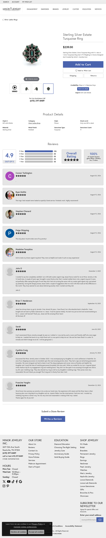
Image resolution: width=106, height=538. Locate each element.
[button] (6, 2)
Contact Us (33, 450)
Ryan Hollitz (21, 192)
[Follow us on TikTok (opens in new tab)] (13, 481)
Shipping (73, 76)
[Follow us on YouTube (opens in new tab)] (8, 481)
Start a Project (34, 467)
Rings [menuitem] (82, 457)
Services (98, 9)
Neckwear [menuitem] (84, 463)
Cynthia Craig (22, 350)
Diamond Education (62, 444)
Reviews (31, 447)
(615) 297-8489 (37, 100)
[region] (31, 53)
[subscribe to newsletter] (99, 519)
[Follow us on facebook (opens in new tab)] (17, 481)
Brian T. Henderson (24, 300)
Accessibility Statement (73, 526)
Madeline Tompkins (24, 249)
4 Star (21, 154)
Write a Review (53, 418)
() (55, 151)
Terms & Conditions (56, 526)
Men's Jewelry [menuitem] (86, 473)
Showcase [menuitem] (84, 496)
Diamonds (45, 9)
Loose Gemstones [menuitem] (87, 486)
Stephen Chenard (23, 211)
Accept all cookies (36, 532)
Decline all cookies (18, 532)
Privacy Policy (33, 454)
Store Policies (33, 457)
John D (19, 268)
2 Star (21, 159)
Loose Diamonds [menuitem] (86, 479)
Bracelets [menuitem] (84, 450)
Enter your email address (90, 515)
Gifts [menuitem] (82, 489)
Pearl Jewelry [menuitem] (85, 467)
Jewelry (65, 9)
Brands (56, 9)
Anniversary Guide (61, 454)
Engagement (32, 9)
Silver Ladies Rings (11, 20)
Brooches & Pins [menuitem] (86, 492)
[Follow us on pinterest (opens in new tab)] (8, 486)
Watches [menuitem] (83, 470)
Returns (94, 76)
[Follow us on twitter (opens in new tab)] (4, 481)
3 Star (21, 156)
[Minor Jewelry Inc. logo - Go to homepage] (11, 9)
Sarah (18, 326)
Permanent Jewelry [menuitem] (87, 454)
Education (86, 9)
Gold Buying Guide (61, 457)
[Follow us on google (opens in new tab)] (20, 481)
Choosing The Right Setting (65, 447)
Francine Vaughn (23, 382)
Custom (76, 9)
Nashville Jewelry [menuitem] (87, 476)
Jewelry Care (59, 450)
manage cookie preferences (25, 527)
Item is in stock (83, 89)
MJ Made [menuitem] (84, 444)
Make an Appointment (37, 463)
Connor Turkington (24, 173)
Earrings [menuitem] (83, 460)
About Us (32, 444)
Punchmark (57, 533)
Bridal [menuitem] (82, 447)
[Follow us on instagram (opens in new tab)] (4, 486)
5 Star (21, 151)
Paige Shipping (22, 230)
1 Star (22, 162)
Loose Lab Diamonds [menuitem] (88, 483)
